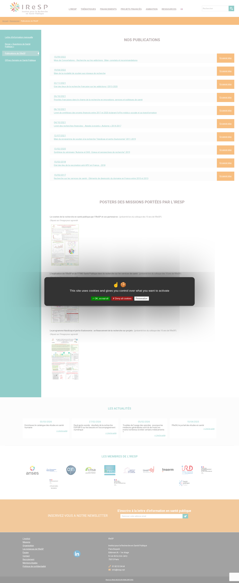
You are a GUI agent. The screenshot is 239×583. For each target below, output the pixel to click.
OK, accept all (101, 298)
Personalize (141, 298)
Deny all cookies (123, 298)
